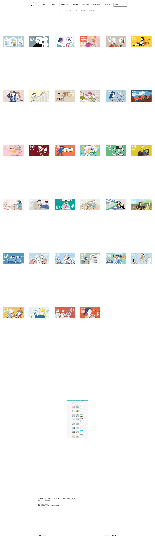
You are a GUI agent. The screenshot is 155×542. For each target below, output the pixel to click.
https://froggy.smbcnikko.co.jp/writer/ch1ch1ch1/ (48, 505)
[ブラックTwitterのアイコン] (115, 536)
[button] (96, 4)
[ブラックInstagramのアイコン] (113, 536)
